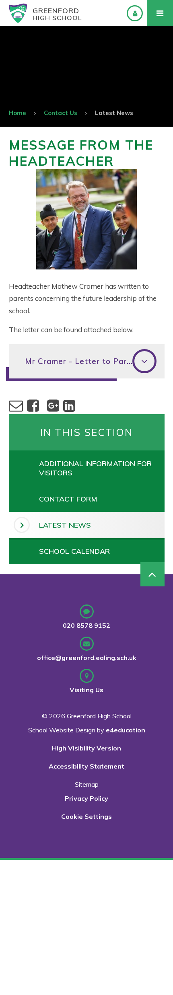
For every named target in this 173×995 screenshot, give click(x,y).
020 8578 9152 (86, 625)
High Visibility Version (86, 748)
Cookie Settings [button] (86, 816)
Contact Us (60, 113)
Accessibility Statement (86, 766)
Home (17, 113)
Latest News (114, 113)
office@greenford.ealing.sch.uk (86, 658)
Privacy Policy (86, 798)
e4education (125, 730)
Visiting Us (86, 690)
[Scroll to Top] (152, 574)
